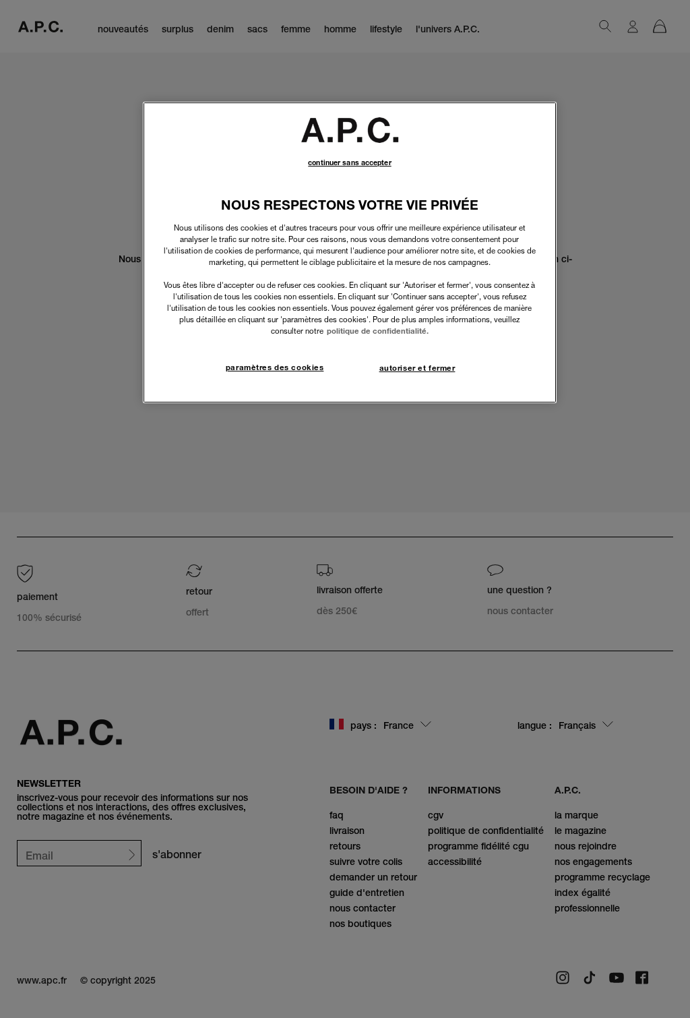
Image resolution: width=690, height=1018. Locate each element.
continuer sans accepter (349, 162)
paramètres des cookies (275, 367)
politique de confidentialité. (378, 331)
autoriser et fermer (417, 368)
